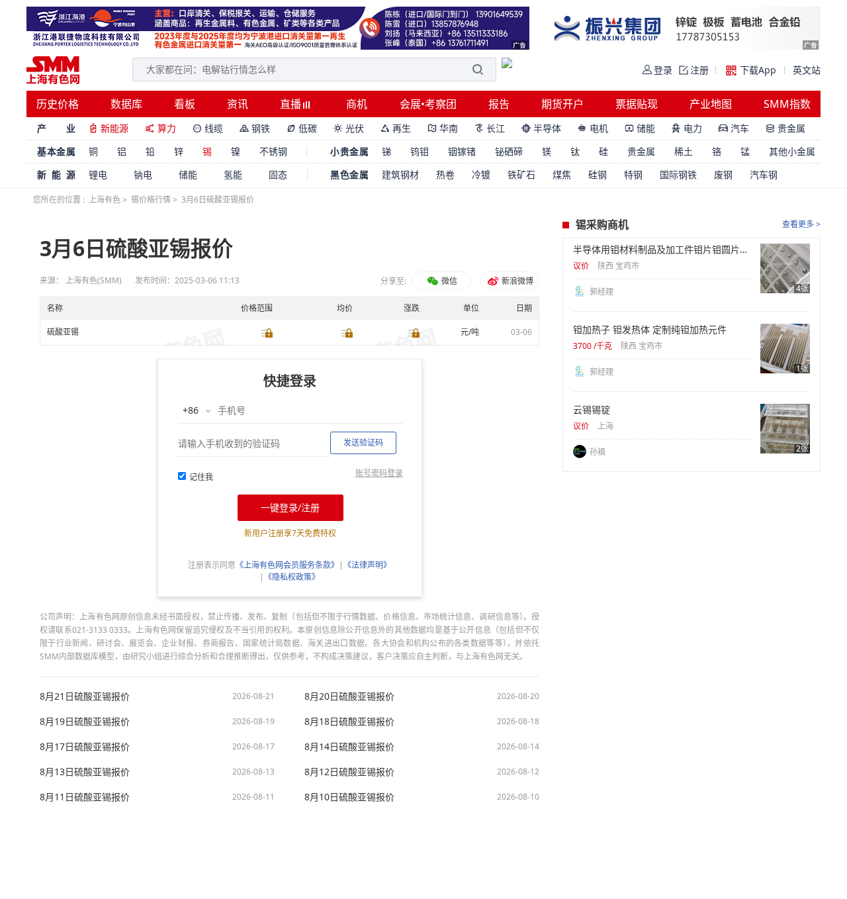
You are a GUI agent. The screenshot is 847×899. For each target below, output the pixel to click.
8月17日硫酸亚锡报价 (85, 747)
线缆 (208, 128)
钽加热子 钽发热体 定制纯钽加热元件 (650, 330)
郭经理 (601, 291)
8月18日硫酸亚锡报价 (349, 722)
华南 (442, 128)
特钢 (633, 174)
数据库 (126, 104)
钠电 (143, 174)
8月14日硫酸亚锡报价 (349, 747)
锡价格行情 (151, 199)
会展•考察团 (428, 104)
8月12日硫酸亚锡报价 (349, 772)
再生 (395, 128)
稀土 (683, 151)
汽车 (734, 128)
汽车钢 (764, 174)
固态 (278, 174)
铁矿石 (521, 174)
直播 (292, 104)
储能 (640, 128)
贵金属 (785, 128)
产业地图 (711, 104)
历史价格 (57, 104)
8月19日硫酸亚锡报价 (85, 722)
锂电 (98, 174)
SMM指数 (787, 104)
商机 (356, 104)
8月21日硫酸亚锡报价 (85, 696)
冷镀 (481, 174)
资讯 (237, 104)
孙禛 (597, 451)
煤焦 (562, 174)
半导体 (541, 128)
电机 (593, 128)
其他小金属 (792, 151)
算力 (160, 128)
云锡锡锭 (591, 410)
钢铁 (255, 128)
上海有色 (104, 199)
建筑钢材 (400, 174)
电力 (687, 128)
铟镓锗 (462, 151)
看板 (184, 104)
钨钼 (419, 151)
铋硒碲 (509, 151)
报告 (499, 104)
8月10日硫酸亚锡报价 (349, 797)
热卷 (445, 174)
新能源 (108, 128)
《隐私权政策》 (292, 577)
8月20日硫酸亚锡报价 (349, 696)
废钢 (723, 174)
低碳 (302, 128)
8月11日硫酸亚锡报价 (85, 797)
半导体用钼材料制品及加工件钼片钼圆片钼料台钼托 (664, 250)
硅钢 (597, 174)
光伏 (349, 128)
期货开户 (562, 104)
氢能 (233, 174)
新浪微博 (516, 281)
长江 (489, 128)
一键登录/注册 (290, 507)
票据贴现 (636, 104)
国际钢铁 (678, 174)
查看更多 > (801, 224)
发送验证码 (363, 442)
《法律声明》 (367, 565)
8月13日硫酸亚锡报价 (85, 772)
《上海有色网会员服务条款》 (287, 565)
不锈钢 (273, 151)
